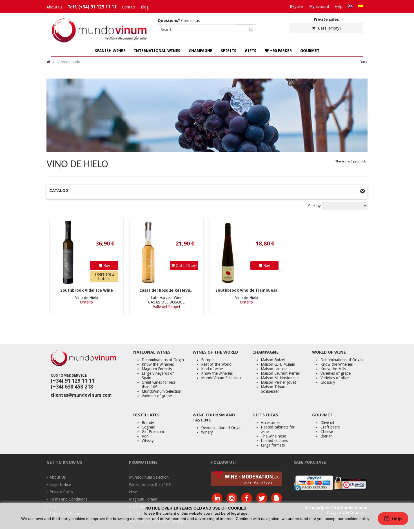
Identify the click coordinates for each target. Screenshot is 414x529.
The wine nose (273, 436)
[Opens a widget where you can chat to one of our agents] (392, 519)
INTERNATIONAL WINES (157, 50)
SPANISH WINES (110, 50)
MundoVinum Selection (161, 391)
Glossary (327, 382)
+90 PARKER (280, 50)
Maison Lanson (274, 369)
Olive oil (327, 422)
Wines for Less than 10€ (150, 484)
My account (319, 6)
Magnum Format (143, 499)
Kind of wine (212, 369)
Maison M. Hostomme (280, 378)
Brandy (148, 422)
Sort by (314, 206)
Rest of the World (216, 364)
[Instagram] (233, 502)
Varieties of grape (157, 396)
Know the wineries (217, 373)
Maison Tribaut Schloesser (274, 389)
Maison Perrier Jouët (278, 382)
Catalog (58, 190)
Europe (207, 360)
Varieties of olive (334, 378)
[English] (350, 6)
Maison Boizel (273, 360)
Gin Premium (153, 431)
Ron (145, 436)
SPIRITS (228, 50)
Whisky (148, 440)
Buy (106, 265)
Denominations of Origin (163, 360)
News (133, 492)
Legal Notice (60, 484)
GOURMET (309, 50)
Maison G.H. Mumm (278, 364)
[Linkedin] (218, 502)
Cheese (326, 431)
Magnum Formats (157, 369)
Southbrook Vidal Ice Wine (86, 290)
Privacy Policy (61, 492)
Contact (128, 7)
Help (338, 6)
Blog (145, 7)
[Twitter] (263, 502)
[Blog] (276, 502)
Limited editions (274, 440)
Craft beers (330, 427)
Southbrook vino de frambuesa (246, 290)
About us (54, 7)
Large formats (273, 445)
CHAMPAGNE (200, 50)
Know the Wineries (158, 364)
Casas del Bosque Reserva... (166, 290)
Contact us (179, 20)
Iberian (326, 436)
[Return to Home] (48, 62)
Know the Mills (333, 369)
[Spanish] (360, 6)
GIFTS (250, 50)
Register (297, 6)
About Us (58, 477)
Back (363, 62)
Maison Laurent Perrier (280, 373)
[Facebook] (248, 502)
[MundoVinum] (100, 43)
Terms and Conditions (68, 499)
